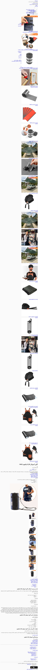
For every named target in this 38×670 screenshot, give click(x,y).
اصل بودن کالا (34, 582)
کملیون (33, 469)
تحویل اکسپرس (34, 473)
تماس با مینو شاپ (33, 658)
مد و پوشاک (32, 11)
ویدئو (35, 586)
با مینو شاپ (36, 657)
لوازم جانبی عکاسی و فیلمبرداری (17, 61)
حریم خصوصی (33, 654)
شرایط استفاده (33, 653)
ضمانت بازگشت (34, 476)
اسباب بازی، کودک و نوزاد (30, 9)
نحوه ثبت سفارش (33, 646)
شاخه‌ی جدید (32, 13)
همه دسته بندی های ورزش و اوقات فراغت (25, 68)
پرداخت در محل (34, 475)
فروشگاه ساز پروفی (30, 669)
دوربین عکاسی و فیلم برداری (18, 60)
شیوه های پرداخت (33, 648)
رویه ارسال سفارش (33, 647)
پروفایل (36, 5)
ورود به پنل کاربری (35, 3)
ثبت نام (31, 4)
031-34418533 (29, 664)
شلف (29, 31)
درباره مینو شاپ (33, 659)
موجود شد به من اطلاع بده (33, 472)
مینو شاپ (36, 0)
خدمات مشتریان (35, 650)
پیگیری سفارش (33, 655)
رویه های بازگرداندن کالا (32, 652)
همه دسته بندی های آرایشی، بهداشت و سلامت (25, 49)
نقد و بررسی (34, 584)
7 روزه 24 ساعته (34, 474)
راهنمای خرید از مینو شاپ (34, 645)
